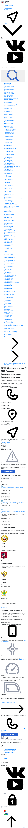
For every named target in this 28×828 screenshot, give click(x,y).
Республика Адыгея (8, 145)
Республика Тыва (7, 169)
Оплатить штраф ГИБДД (9, 750)
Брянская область (8, 90)
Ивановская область (8, 101)
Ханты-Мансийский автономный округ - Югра (13, 198)
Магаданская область (9, 123)
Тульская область (8, 191)
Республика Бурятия (8, 149)
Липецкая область (8, 121)
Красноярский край (8, 115)
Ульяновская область (9, 195)
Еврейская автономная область (11, 98)
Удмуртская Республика (9, 194)
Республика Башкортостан (10, 148)
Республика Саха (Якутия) (9, 164)
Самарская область (8, 175)
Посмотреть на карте (5, 442)
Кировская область (8, 111)
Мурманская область (8, 127)
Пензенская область (8, 139)
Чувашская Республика (9, 203)
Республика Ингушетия (9, 152)
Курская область (7, 118)
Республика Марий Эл (9, 161)
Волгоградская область (9, 93)
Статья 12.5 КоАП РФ (5, 700)
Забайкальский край (8, 99)
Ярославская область (8, 207)
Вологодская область (8, 95)
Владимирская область (9, 92)
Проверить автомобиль (9, 752)
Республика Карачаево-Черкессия (11, 155)
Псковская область (8, 144)
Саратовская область (8, 178)
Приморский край (8, 142)
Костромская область (9, 113)
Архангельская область (9, 86)
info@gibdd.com (4, 763)
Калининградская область (9, 105)
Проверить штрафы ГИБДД (10, 749)
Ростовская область (8, 172)
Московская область (8, 126)
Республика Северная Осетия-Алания (12, 166)
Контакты (6, 9)
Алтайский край (7, 83)
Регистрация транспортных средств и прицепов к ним (12, 502)
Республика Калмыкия (9, 154)
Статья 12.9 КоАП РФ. (14, 679)
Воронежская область (9, 96)
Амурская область (8, 84)
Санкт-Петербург (7, 176)
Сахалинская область (8, 179)
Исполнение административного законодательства (12, 487)
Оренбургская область (9, 136)
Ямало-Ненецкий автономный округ (11, 206)
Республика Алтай (8, 147)
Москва (5, 124)
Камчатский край (8, 108)
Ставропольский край (9, 185)
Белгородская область (9, 89)
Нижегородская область (9, 130)
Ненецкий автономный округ (10, 129)
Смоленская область (8, 184)
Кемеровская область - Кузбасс (11, 110)
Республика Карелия (8, 157)
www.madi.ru (3, 588)
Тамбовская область (8, 186)
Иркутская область (8, 102)
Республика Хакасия (8, 170)
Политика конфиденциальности (8, 792)
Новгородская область (9, 132)
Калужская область (8, 107)
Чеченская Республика (9, 201)
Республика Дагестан (8, 151)
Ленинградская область (9, 120)
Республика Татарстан (9, 167)
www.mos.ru (3, 570)
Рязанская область (8, 173)
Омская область (7, 135)
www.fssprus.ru (4, 607)
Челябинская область (8, 200)
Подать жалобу (8, 471)
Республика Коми (8, 158)
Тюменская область (8, 192)
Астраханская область (9, 87)
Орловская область (8, 138)
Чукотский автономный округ (10, 204)
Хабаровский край (8, 197)
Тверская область (8, 188)
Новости (6, 6)
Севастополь (7, 182)
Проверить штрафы (8, 5)
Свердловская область (9, 181)
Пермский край (7, 141)
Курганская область (8, 117)
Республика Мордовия (9, 163)
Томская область (7, 189)
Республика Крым (8, 160)
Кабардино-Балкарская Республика (11, 104)
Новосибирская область (9, 133)
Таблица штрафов (8, 8)
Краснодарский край (8, 114)
